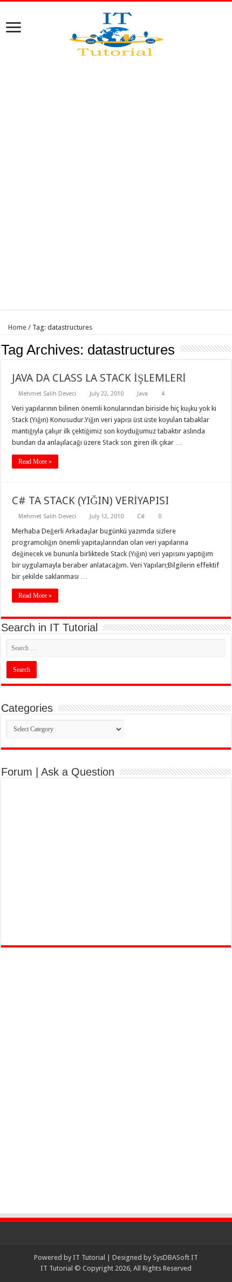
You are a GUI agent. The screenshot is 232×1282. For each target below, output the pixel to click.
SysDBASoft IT (175, 1257)
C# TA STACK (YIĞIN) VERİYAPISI (90, 500)
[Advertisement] (116, 182)
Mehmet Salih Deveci (47, 393)
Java (142, 393)
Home (16, 327)
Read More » (35, 461)
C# (141, 516)
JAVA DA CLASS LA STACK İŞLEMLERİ (99, 377)
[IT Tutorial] (116, 32)
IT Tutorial (89, 1257)
